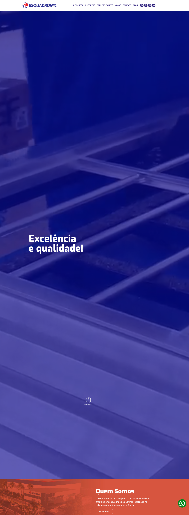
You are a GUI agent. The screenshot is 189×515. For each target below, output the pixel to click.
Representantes (105, 5)
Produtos (90, 5)
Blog (135, 5)
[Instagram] (145, 5)
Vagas (118, 5)
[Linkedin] (149, 5)
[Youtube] (153, 5)
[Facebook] (141, 5)
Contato (127, 5)
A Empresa (78, 5)
